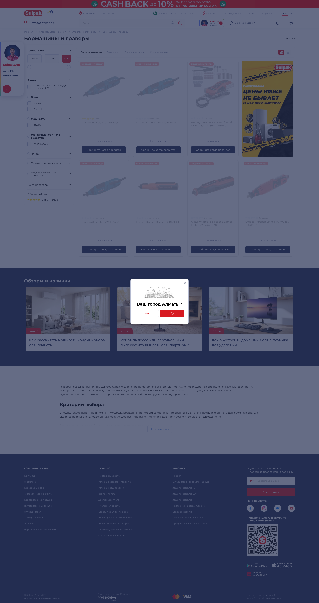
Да (172, 313)
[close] (185, 282)
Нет (146, 313)
